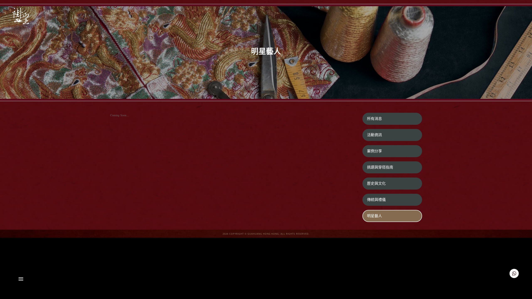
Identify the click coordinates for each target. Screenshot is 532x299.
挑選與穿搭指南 (380, 167)
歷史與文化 (376, 183)
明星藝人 (374, 216)
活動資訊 (374, 135)
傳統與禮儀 (376, 200)
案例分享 (374, 151)
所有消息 (374, 119)
